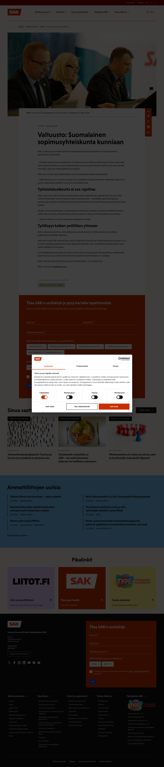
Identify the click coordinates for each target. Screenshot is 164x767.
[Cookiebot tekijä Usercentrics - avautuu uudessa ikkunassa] (120, 359)
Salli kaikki (114, 406)
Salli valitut (50, 406)
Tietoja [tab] (115, 366)
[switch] (69, 397)
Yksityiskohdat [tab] (82, 366)
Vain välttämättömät (82, 406)
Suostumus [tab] (48, 366)
